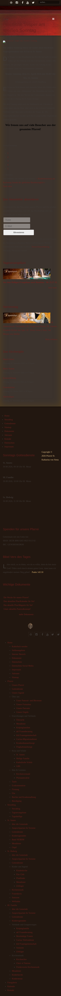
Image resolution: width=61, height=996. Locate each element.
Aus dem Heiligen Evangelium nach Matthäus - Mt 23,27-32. (30, 282)
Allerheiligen (8, 397)
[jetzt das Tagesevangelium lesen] (26, 278)
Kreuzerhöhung (9, 378)
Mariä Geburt (8, 359)
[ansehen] (27, 322)
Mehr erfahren (51, 339)
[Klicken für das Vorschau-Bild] (30, 42)
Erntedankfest (9, 387)
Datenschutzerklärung (40, 247)
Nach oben (7, 186)
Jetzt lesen (52, 288)
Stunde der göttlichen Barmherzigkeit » (28, 182)
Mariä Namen (8, 369)
